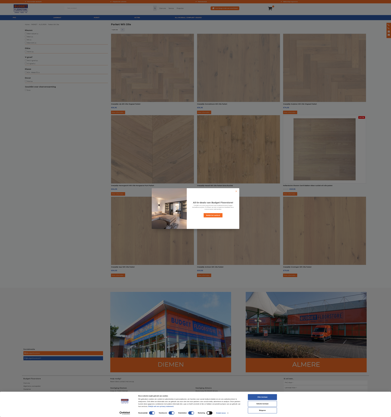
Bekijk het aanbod (213, 215)
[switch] (169, 412)
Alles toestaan (262, 397)
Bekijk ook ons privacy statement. (161, 406)
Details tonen (221, 413)
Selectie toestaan (262, 404)
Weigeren (262, 410)
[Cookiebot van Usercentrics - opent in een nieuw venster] (125, 413)
